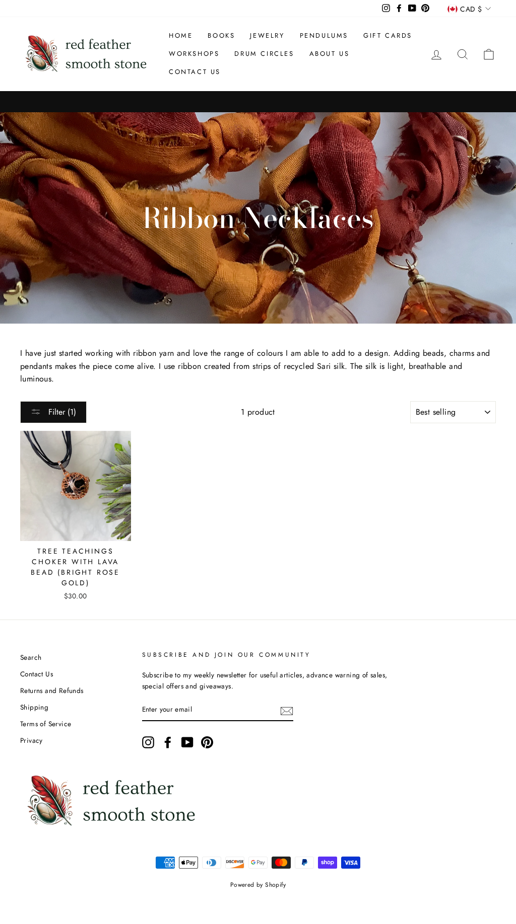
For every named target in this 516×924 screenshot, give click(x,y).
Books (221, 35)
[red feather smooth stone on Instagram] (148, 742)
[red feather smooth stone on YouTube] (187, 742)
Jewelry (267, 35)
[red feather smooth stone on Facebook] (168, 742)
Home (180, 35)
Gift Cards (387, 35)
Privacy (31, 740)
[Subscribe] (286, 710)
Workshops (194, 53)
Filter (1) (61, 412)
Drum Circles (264, 53)
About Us (329, 53)
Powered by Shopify (258, 884)
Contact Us (195, 71)
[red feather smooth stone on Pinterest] (207, 742)
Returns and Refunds (52, 690)
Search (30, 657)
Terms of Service (45, 724)
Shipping (34, 707)
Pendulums (324, 35)
